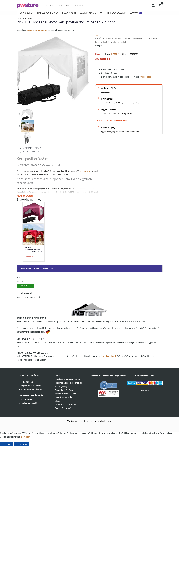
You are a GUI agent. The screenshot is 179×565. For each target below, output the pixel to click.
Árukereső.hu (145, 390)
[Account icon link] (153, 5)
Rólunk (58, 376)
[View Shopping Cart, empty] (160, 5)
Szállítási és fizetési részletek (114, 120)
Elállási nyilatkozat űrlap (65, 394)
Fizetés (69, 5)
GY (106, 38)
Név (19, 277)
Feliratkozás (25, 286)
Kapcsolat (79, 5)
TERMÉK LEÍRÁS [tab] (33, 148)
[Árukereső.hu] (108, 385)
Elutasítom (21, 444)
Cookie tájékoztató (63, 408)
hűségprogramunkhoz (37, 30)
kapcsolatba (145, 77)
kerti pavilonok (109, 356)
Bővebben (25, 437)
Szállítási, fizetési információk (67, 379)
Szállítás (59, 5)
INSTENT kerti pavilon (129, 38)
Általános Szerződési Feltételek (68, 383)
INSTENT (113, 38)
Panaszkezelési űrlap (64, 390)
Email (20, 282)
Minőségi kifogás (62, 387)
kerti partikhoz (85, 171)
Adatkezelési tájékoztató (65, 405)
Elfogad (6, 444)
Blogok (58, 401)
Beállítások (38, 444)
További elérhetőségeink (30, 389)
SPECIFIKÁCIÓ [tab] (32, 152)
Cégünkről (49, 5)
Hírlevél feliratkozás (63, 397)
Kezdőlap (99, 38)
